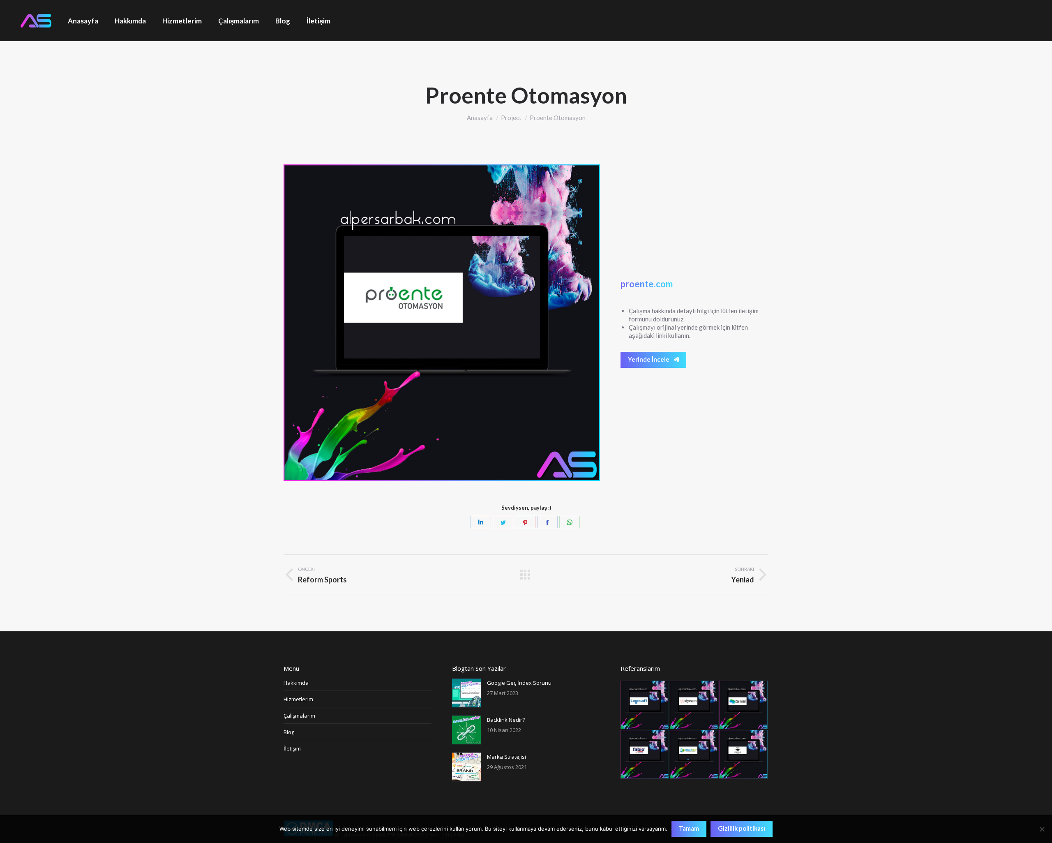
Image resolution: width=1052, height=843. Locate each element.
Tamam (689, 828)
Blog (289, 732)
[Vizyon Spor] (694, 754)
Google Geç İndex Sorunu (519, 682)
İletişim (292, 748)
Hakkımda (296, 682)
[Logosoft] (645, 705)
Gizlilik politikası (741, 828)
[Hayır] (1042, 829)
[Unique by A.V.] (743, 754)
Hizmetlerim (298, 699)
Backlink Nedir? (506, 719)
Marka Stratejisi (506, 756)
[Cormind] (743, 705)
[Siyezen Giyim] (694, 705)
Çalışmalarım (299, 715)
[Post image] (466, 693)
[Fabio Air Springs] (645, 754)
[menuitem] (83, 20)
